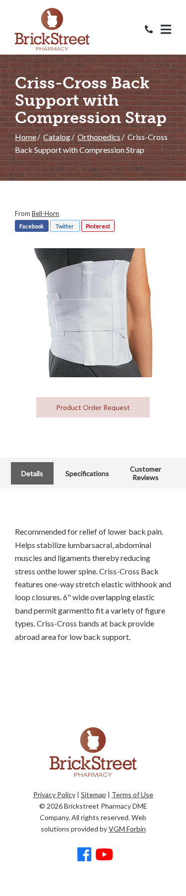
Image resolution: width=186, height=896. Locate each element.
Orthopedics (99, 136)
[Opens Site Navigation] (166, 29)
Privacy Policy (54, 794)
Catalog (56, 136)
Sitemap (93, 794)
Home (25, 136)
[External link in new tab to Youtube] (104, 855)
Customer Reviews (145, 473)
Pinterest (98, 226)
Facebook (31, 226)
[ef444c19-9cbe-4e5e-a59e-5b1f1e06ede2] (93, 312)
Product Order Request (93, 407)
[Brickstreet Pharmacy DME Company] (52, 29)
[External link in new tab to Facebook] (84, 855)
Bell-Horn (45, 213)
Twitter (65, 226)
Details (32, 473)
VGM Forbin (127, 829)
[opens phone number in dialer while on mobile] (153, 29)
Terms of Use (132, 794)
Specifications (87, 473)
